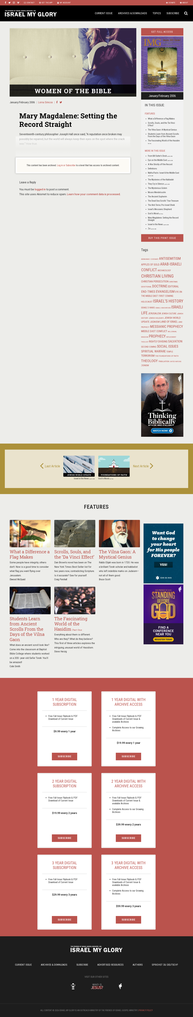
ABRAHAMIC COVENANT (149, 259)
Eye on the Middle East (160, 160)
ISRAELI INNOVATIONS (163, 308)
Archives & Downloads (132, 13)
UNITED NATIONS (175, 362)
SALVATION (175, 341)
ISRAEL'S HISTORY (168, 301)
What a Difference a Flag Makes (161, 118)
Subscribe (172, 13)
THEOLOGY (149, 361)
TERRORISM (148, 355)
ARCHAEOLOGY (164, 270)
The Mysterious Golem (157, 188)
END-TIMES (148, 291)
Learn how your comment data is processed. (93, 194)
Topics (157, 13)
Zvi (152, 228)
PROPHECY (157, 336)
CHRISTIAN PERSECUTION (155, 281)
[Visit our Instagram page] (14, 3)
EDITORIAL (173, 286)
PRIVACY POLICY (146, 1010)
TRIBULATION (163, 361)
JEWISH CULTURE (168, 313)
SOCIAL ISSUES (167, 346)
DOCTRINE (159, 286)
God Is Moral (155, 213)
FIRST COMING (166, 296)
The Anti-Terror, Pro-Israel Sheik (161, 205)
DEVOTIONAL (146, 287)
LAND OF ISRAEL (169, 321)
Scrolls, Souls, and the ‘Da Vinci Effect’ (74, 554)
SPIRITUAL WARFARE (153, 351)
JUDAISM (155, 321)
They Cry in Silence (159, 184)
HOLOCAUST (146, 301)
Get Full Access (162, 31)
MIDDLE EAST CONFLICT (154, 331)
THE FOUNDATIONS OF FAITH (167, 356)
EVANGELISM (165, 292)
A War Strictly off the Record (160, 164)
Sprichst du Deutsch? (165, 964)
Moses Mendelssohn (157, 192)
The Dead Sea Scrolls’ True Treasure (163, 201)
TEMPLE (169, 351)
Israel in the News (158, 224)
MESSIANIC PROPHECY (166, 326)
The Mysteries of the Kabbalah (161, 179)
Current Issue (104, 13)
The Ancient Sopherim (157, 196)
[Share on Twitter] (61, 102)
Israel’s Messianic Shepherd (160, 209)
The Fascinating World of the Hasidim (70, 624)
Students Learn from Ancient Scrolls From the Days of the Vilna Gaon (163, 135)
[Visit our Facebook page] (5, 3)
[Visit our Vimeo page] (18, 3)
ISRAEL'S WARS (148, 307)
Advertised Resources (110, 964)
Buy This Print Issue (162, 238)
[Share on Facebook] (57, 102)
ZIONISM (145, 365)
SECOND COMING (148, 346)
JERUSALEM (154, 313)
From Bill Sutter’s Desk (160, 156)
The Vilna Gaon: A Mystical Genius (162, 130)
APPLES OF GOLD (150, 264)
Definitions (152, 168)
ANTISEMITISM (170, 258)
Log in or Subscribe (66, 165)
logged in (40, 189)
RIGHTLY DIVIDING (158, 341)
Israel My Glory (31, 13)
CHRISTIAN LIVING (157, 276)
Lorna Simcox (45, 102)
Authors (138, 964)
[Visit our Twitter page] (9, 3)
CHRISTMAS (173, 282)
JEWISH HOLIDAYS (156, 318)
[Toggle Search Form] (186, 13)
